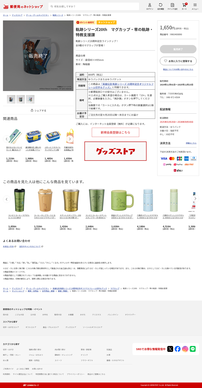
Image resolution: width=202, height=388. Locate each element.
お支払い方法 (8, 246)
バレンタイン (113, 314)
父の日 (33, 314)
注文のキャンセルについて (30, 246)
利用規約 (6, 374)
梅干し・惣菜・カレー (12, 355)
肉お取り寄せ (60, 349)
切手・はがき (8, 349)
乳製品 (109, 349)
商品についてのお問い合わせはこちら (178, 69)
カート (184, 9)
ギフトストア (31, 327)
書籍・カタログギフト (115, 360)
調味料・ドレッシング (63, 355)
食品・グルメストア (51, 327)
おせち (82, 314)
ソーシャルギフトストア (92, 327)
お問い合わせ (37, 368)
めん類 (5, 360)
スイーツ (58, 360)
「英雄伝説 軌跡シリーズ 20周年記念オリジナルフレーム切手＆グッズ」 (120, 85)
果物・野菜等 (86, 349)
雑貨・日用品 (34, 360)
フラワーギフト (87, 360)
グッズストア (71, 327)
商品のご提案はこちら (96, 374)
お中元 (45, 314)
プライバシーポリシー (76, 374)
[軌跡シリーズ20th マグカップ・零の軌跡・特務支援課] (11, 99)
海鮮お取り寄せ (35, 349)
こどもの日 (19, 314)
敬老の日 (58, 314)
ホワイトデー (130, 314)
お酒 (108, 355)
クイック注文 (172, 9)
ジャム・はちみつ (36, 355)
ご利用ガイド (8, 368)
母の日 (5, 314)
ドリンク (84, 355)
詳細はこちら (191, 143)
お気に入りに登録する (180, 61)
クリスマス (96, 314)
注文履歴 (160, 9)
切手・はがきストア (11, 327)
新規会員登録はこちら (115, 132)
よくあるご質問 (23, 368)
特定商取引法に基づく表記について (49, 374)
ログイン (149, 9)
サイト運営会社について (23, 374)
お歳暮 (70, 314)
